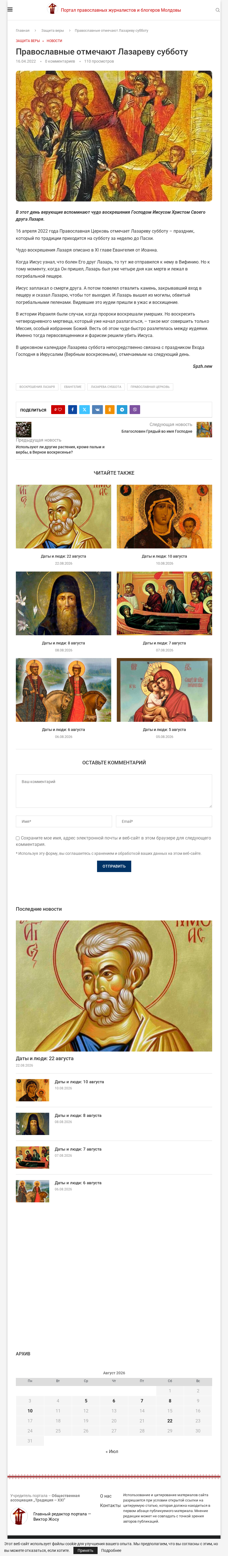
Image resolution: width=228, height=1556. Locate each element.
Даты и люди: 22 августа (63, 556)
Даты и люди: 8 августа (63, 643)
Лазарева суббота (106, 387)
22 (169, 1421)
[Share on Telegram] (122, 409)
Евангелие (72, 387)
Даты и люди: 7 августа (164, 643)
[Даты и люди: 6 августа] (63, 690)
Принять (85, 1550)
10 (30, 1411)
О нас (105, 1496)
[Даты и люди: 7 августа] (164, 603)
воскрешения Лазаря (37, 387)
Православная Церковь (150, 387)
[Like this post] (60, 409)
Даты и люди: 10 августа (164, 556)
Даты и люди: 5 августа (164, 729)
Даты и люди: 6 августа (63, 729)
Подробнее (111, 1550)
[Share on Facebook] (72, 409)
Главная (22, 30)
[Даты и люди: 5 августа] (164, 690)
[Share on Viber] (135, 409)
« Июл (112, 1451)
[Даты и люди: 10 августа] (164, 516)
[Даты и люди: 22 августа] (63, 516)
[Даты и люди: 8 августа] (63, 603)
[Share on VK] (97, 409)
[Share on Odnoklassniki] (110, 409)
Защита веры (52, 30)
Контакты (110, 1505)
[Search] (217, 10)
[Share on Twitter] (84, 409)
